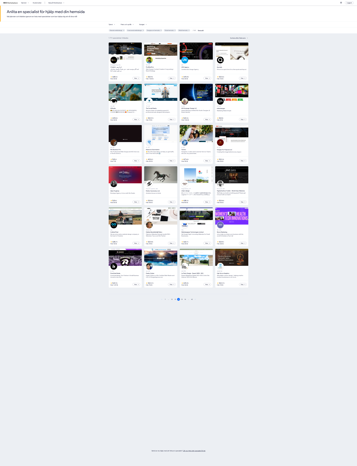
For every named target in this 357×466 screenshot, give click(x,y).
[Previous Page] (161, 299)
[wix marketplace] (10, 3)
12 (172, 299)
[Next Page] (195, 299)
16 (185, 299)
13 (175, 299)
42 (192, 299)
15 (182, 299)
